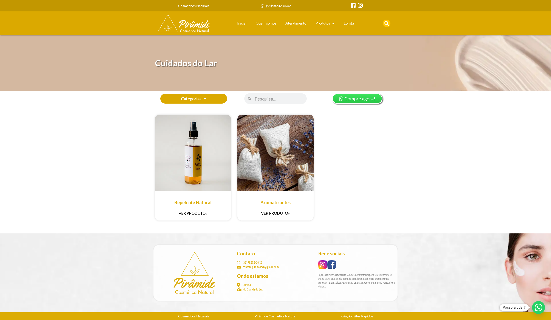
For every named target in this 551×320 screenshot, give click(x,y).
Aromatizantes (275, 202)
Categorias (191, 98)
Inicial (241, 23)
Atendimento (295, 23)
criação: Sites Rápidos (357, 316)
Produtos (323, 23)
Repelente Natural (193, 202)
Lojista (349, 23)
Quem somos (266, 23)
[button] (386, 23)
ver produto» (193, 213)
